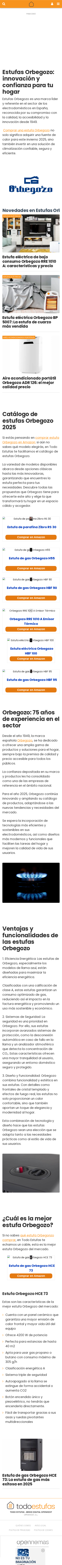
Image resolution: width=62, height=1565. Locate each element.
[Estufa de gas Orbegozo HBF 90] (31, 579)
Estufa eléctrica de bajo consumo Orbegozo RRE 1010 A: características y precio (29, 261)
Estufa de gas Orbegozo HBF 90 (32, 588)
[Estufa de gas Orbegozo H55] (31, 550)
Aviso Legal (40, 1525)
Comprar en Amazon (31, 537)
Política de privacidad (19, 1530)
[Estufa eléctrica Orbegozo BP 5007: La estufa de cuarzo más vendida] (31, 294)
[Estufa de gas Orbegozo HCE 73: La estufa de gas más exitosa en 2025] (31, 1455)
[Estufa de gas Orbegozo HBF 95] (31, 671)
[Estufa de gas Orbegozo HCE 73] (31, 1257)
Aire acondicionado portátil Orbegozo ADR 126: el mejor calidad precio (29, 383)
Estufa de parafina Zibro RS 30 (31, 527)
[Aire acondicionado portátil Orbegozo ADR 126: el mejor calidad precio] (31, 355)
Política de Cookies (43, 1530)
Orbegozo (24, 740)
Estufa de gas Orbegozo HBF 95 (32, 680)
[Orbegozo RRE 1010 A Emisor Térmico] (31, 611)
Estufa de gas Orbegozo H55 (32, 558)
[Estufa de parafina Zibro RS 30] (31, 519)
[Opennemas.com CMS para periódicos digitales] (33, 1546)
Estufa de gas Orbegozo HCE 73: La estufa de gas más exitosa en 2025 (29, 1480)
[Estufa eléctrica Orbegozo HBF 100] (31, 640)
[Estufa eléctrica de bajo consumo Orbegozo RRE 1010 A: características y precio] (31, 233)
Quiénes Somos (23, 1525)
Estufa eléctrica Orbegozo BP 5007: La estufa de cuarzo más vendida (30, 322)
